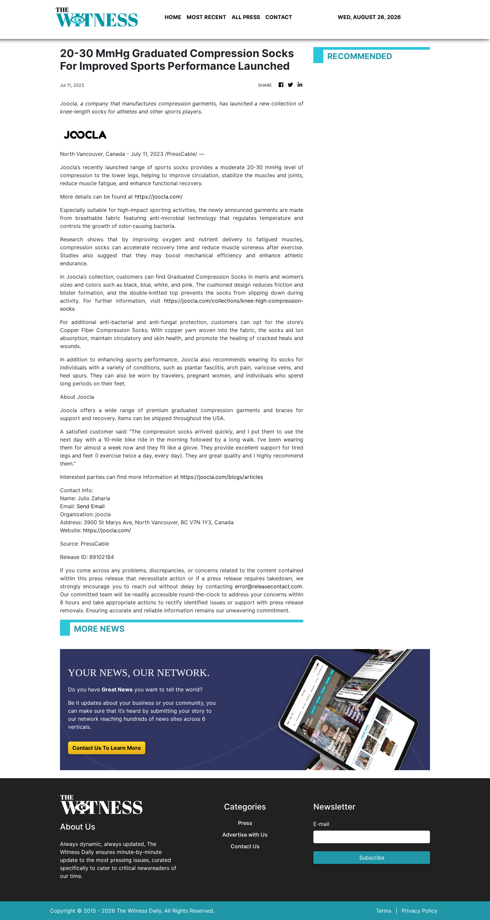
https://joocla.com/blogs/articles (221, 477)
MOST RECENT (206, 17)
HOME (173, 17)
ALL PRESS (246, 17)
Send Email (91, 506)
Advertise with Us (245, 835)
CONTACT (278, 17)
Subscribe (371, 857)
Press (245, 823)
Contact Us (245, 846)
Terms (383, 910)
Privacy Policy (419, 910)
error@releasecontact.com (268, 586)
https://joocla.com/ (159, 196)
